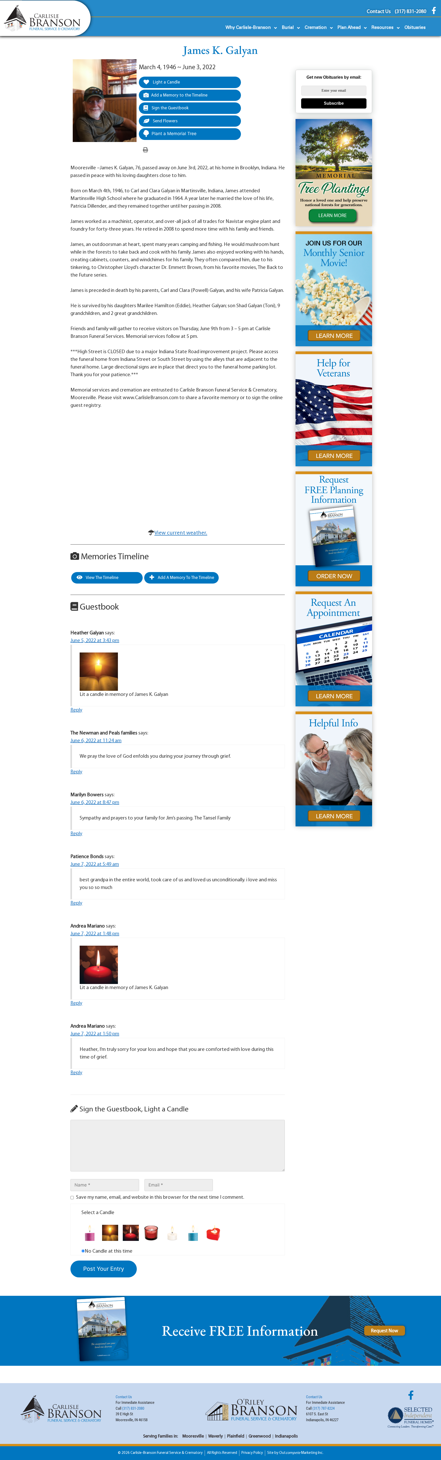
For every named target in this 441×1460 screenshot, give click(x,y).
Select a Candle (97, 1212)
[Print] (145, 150)
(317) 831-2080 (133, 1408)
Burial (288, 28)
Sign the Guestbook (170, 108)
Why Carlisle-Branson (248, 28)
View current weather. (180, 533)
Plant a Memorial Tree (174, 133)
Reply (76, 710)
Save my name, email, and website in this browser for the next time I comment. (160, 1197)
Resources (383, 28)
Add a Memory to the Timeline (179, 95)
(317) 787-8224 (323, 1408)
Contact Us (124, 1397)
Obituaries (415, 28)
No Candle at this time (108, 1251)
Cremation (316, 28)
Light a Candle (166, 82)
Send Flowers (165, 121)
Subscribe (334, 103)
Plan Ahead (349, 28)
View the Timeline (101, 578)
